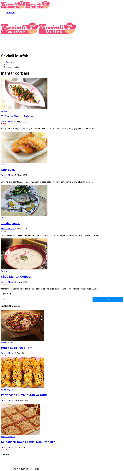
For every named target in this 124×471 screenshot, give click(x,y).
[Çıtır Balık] (24, 162)
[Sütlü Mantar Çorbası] (24, 269)
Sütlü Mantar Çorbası (16, 276)
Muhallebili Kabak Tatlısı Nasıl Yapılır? (28, 442)
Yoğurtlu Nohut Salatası (18, 116)
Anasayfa (10, 12)
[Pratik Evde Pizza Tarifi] (22, 340)
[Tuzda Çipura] (24, 215)
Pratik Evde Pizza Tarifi (17, 348)
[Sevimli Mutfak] (25, 8)
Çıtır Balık (8, 169)
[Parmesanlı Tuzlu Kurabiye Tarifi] (22, 387)
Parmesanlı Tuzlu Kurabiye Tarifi (24, 395)
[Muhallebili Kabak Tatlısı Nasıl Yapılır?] (20, 434)
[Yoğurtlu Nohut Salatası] (24, 108)
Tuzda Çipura (10, 223)
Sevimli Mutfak (8, 122)
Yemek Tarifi (6, 469)
